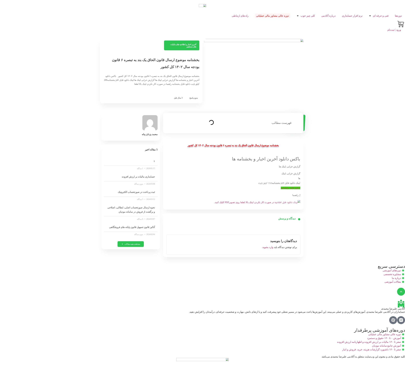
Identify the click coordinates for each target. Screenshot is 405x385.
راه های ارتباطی (240, 15)
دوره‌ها (398, 15)
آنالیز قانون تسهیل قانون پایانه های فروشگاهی (132, 227)
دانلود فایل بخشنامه (290, 188)
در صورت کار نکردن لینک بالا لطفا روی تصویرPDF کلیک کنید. (244, 202)
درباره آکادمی (328, 15)
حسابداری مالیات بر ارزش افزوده (138, 176)
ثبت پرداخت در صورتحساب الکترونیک (136, 192)
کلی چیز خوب (308, 15)
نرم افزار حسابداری (352, 15)
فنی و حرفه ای (381, 15)
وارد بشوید (267, 247)
